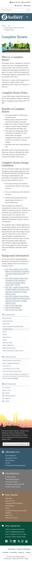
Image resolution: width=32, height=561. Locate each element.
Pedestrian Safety (7, 342)
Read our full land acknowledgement (15, 444)
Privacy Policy (11, 549)
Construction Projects (11, 482)
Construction (6, 324)
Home (3, 25)
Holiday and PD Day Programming (15, 465)
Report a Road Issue (8, 345)
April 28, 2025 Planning (13, 307)
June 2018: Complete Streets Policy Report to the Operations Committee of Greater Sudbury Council (17, 271)
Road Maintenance (8, 321)
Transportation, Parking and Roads (14, 28)
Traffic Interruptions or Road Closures (13, 350)
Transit (4, 332)
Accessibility (26, 2)
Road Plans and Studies (9, 348)
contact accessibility (12, 378)
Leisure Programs (10, 455)
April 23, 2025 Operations (13, 305)
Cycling (5, 340)
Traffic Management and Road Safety (13, 326)
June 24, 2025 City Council (14, 310)
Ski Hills (7, 463)
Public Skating (9, 460)
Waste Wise (8, 498)
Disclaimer (6, 552)
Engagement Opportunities (13, 484)
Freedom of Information (23, 549)
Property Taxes (9, 506)
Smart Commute (7, 318)
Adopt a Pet (8, 515)
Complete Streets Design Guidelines (13, 171)
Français (28, 5)
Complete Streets (9, 30)
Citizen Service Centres (19, 537)
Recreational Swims (11, 458)
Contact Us (19, 5)
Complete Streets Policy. (15, 101)
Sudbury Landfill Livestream (13, 503)
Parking (5, 334)
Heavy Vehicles (7, 337)
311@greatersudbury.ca (17, 532)
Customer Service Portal (17, 529)
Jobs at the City (16, 2)
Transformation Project (12, 479)
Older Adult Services (11, 518)
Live (9, 25)
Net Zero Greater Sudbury (13, 487)
